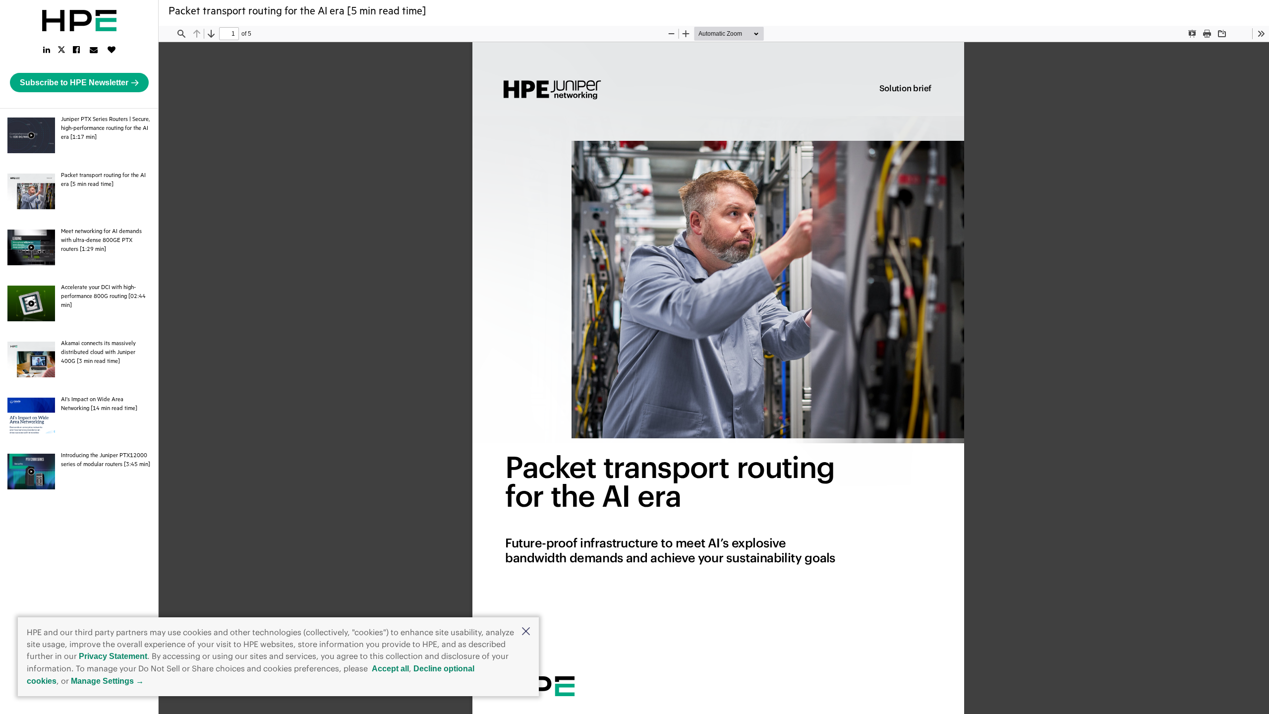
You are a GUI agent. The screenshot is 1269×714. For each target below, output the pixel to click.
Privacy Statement (113, 656)
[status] (229, 33)
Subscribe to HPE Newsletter (74, 82)
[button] (526, 632)
